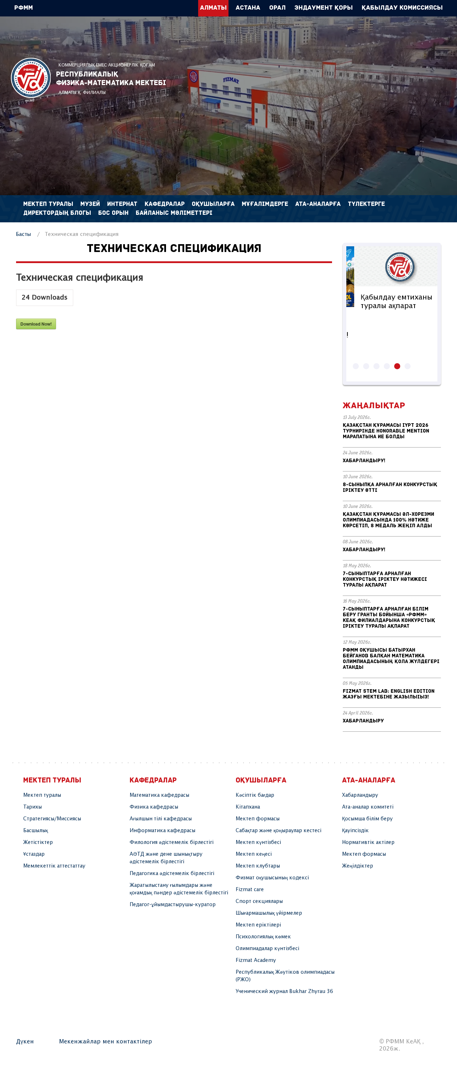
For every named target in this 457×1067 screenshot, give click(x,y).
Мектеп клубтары (258, 866)
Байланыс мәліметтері (174, 213)
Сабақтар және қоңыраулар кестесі (278, 830)
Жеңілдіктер (357, 866)
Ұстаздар (34, 854)
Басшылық (35, 830)
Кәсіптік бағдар (255, 795)
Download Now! (36, 324)
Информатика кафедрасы (162, 830)
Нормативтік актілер (368, 842)
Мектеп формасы (258, 818)
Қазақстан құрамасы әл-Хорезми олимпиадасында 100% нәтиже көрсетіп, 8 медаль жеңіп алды (388, 520)
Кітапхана (248, 807)
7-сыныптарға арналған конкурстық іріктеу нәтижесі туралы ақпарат (385, 579)
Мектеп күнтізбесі (258, 842)
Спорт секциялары (259, 901)
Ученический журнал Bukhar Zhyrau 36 (284, 991)
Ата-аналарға (318, 204)
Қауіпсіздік (355, 830)
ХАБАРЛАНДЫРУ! (364, 461)
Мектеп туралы (42, 795)
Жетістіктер (38, 842)
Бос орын (113, 213)
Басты (23, 234)
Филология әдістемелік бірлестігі (172, 842)
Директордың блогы (57, 213)
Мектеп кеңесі (254, 854)
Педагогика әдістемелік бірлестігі (172, 873)
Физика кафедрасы (154, 807)
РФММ (31, 80)
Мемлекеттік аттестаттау (54, 866)
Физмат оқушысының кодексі (272, 877)
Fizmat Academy (256, 960)
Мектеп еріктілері (258, 925)
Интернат (122, 204)
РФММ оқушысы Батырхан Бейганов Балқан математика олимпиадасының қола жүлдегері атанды (391, 659)
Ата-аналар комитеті (367, 807)
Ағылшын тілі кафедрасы (161, 818)
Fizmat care (250, 889)
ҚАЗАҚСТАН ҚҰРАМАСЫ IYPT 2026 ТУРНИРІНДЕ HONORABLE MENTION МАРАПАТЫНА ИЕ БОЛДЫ (386, 431)
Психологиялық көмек (263, 936)
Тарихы (32, 807)
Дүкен (25, 1041)
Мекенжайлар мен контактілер (105, 1041)
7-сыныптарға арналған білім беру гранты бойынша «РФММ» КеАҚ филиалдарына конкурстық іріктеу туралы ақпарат (389, 618)
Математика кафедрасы (159, 795)
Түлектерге (366, 204)
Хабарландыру (363, 721)
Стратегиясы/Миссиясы (52, 818)
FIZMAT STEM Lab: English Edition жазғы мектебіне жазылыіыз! (389, 694)
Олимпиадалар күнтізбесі (267, 948)
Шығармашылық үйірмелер (269, 913)
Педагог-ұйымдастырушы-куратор (173, 904)
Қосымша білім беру (367, 818)
